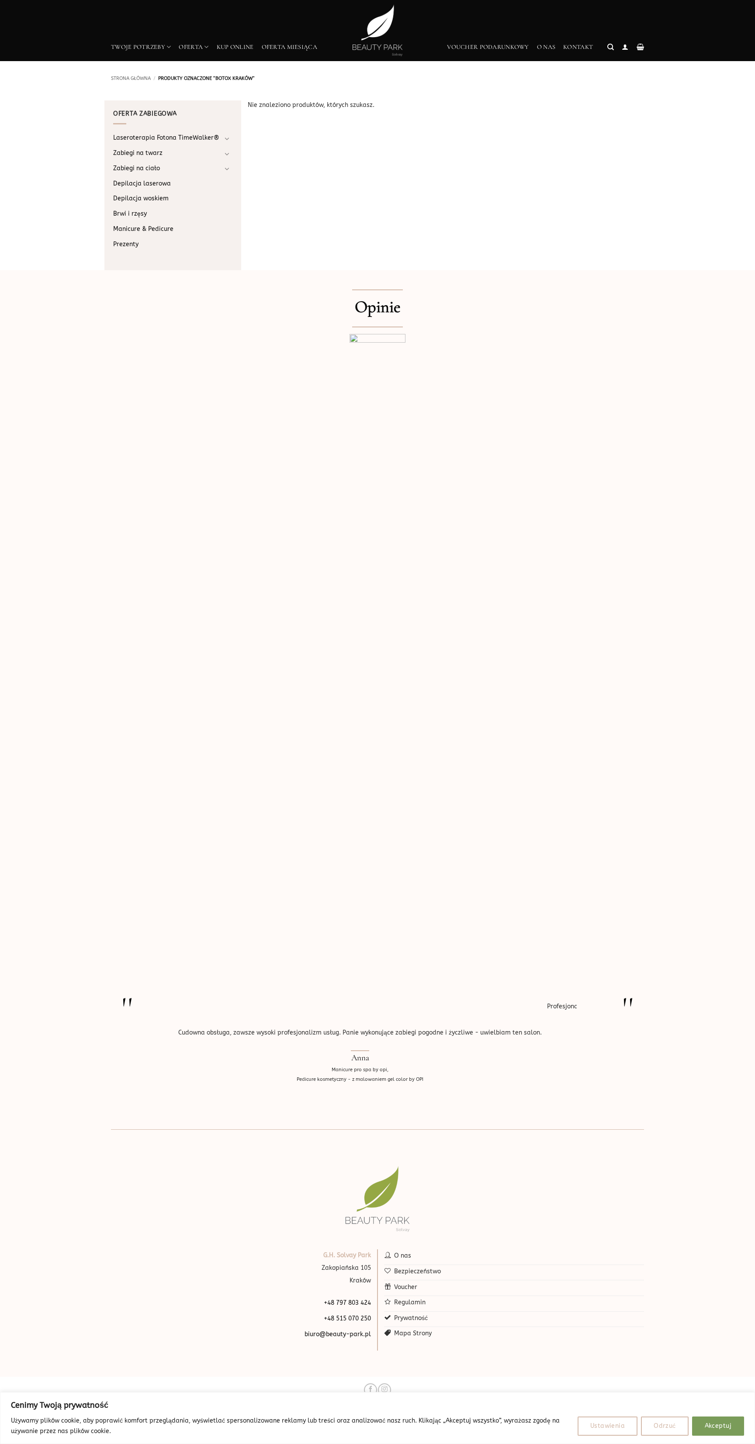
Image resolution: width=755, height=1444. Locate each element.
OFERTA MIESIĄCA (289, 47)
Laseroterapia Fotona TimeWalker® (166, 137)
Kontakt (578, 47)
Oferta (191, 47)
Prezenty (126, 244)
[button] (610, 47)
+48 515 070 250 (347, 1318)
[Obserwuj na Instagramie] (384, 1389)
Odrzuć (665, 1426)
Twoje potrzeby (138, 47)
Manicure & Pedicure (143, 229)
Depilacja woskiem (141, 198)
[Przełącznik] (227, 138)
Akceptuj (718, 1426)
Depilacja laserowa (142, 183)
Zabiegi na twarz (138, 153)
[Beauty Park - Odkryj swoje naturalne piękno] (377, 30)
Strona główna (131, 78)
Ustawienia (607, 1426)
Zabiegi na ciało (136, 168)
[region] (377, 1418)
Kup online (235, 47)
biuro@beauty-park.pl (338, 1334)
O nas (546, 47)
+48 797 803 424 (347, 1302)
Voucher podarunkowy (488, 47)
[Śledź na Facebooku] (370, 1389)
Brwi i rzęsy (130, 213)
